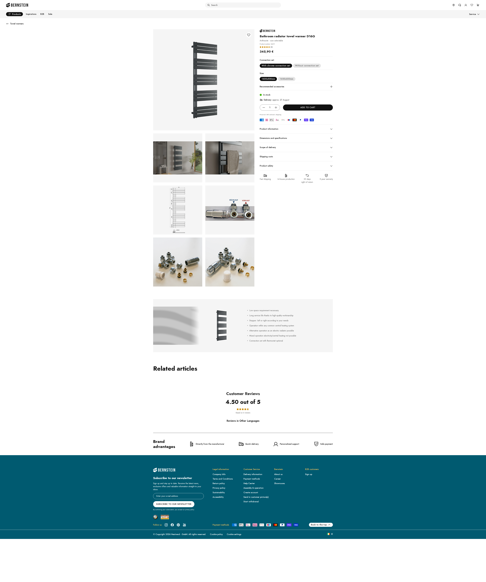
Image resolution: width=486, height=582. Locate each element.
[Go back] (7, 23)
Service (472, 14)
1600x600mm (286, 78)
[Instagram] (166, 524)
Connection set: (267, 60)
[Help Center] (460, 5)
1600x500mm (268, 78)
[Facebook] (172, 524)
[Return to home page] (17, 5)
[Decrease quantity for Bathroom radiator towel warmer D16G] (264, 107)
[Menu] (12, 559)
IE (332, 534)
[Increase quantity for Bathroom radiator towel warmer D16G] (276, 107)
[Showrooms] (454, 5)
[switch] (8, 576)
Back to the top (319, 524)
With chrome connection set (276, 65)
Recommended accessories (272, 86)
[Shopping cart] (478, 5)
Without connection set (307, 65)
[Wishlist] (472, 5)
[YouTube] (184, 524)
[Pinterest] (178, 524)
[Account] (466, 5)
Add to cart (307, 107)
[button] (265, 47)
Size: (262, 73)
